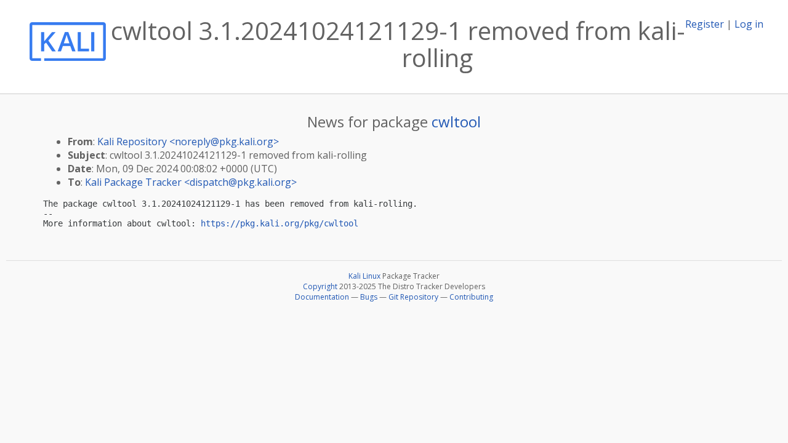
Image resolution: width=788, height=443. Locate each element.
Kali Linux (364, 276)
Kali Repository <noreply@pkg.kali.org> (188, 141)
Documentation (322, 297)
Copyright (320, 286)
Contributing (471, 297)
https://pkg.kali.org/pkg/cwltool (279, 223)
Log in (748, 24)
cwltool (456, 121)
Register (704, 24)
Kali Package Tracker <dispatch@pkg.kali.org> (191, 182)
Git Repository (413, 297)
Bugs (368, 297)
